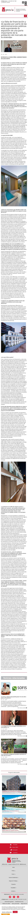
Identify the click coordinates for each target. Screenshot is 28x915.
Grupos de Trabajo (13, 881)
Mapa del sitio (24, 903)
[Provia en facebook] (26, 2)
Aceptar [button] (15, 912)
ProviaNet (15, 844)
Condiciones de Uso (19, 901)
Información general (9, 901)
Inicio (13, 867)
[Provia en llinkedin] (26, 5)
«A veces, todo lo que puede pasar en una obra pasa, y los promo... (13, 697)
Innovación (15, 850)
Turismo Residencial (13, 877)
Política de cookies (6, 903)
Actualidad (13, 887)
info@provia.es (4, 1)
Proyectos (13, 884)
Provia (13, 870)
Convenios (15, 852)
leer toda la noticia (22, 707)
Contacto (13, 891)
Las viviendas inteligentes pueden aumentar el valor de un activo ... (13, 754)
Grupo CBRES (15, 847)
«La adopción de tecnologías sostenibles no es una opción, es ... (13, 726)
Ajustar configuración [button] (7, 912)
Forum (13, 874)
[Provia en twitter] (23, 2)
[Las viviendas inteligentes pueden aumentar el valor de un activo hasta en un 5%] (14, 746)
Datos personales (15, 903)
